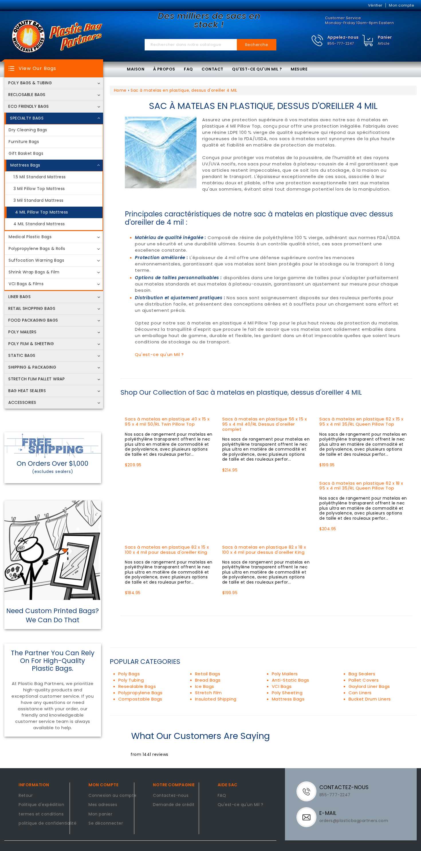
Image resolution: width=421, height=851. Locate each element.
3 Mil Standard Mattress (38, 200)
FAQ (188, 69)
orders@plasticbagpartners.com (353, 820)
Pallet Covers (364, 680)
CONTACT (212, 69)
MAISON (135, 69)
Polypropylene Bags (140, 693)
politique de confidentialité (47, 823)
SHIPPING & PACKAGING (32, 367)
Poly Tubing (131, 680)
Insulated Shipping (216, 699)
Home (120, 90)
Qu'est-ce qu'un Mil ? (159, 354)
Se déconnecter (105, 823)
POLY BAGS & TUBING (30, 83)
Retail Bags (208, 674)
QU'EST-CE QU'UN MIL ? (257, 69)
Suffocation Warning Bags (36, 260)
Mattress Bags (25, 165)
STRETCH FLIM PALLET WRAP (36, 379)
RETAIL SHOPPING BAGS (31, 308)
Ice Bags (204, 686)
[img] (367, 40)
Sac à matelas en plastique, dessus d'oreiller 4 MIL (184, 90)
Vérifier (375, 5)
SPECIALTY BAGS (27, 118)
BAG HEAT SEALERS (27, 391)
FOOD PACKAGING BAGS (33, 320)
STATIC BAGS (22, 355)
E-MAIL (328, 813)
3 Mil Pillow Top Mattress (39, 188)
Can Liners (360, 693)
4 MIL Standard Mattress (39, 224)
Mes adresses (102, 804)
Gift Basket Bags (26, 153)
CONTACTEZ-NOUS (344, 787)
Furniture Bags (24, 141)
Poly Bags (129, 674)
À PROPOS (164, 69)
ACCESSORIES (22, 402)
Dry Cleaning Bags (28, 130)
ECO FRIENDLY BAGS (28, 106)
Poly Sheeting (287, 693)
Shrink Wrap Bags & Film (34, 272)
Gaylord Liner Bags (369, 686)
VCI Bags (282, 686)
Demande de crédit (174, 804)
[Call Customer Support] (308, 791)
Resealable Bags (137, 686)
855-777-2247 (340, 43)
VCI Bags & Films (26, 284)
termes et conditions (41, 814)
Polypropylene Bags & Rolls (37, 248)
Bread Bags (208, 680)
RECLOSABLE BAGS (27, 94)
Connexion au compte (112, 795)
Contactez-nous (170, 795)
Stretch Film (208, 693)
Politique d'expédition (41, 804)
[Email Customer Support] (308, 817)
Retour (26, 795)
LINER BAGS (19, 297)
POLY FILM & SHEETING (31, 344)
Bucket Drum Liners (370, 699)
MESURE (299, 69)
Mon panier (100, 814)
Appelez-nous (343, 37)
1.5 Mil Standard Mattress (39, 177)
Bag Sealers (362, 674)
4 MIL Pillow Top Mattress (41, 212)
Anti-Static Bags (290, 680)
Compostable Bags (140, 699)
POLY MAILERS (22, 332)
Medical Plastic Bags (30, 237)
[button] (335, 40)
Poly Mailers (285, 674)
